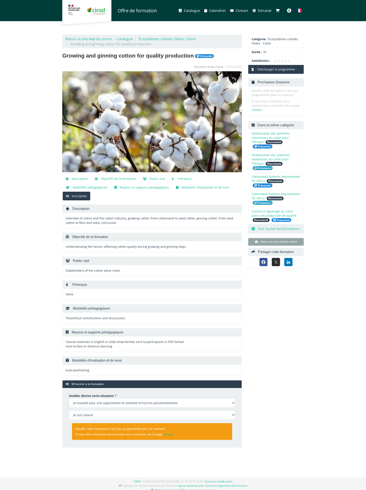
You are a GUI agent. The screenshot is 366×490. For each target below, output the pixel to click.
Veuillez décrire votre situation (91, 396)
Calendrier (217, 10)
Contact (242, 10)
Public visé (157, 179)
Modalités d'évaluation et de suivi (205, 187)
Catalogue (192, 10)
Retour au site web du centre (88, 39)
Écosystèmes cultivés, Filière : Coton (167, 39)
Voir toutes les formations (278, 228)
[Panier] (279, 10)
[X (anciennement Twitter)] (276, 262)
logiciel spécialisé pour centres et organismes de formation (212, 485)
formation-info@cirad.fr (219, 481)
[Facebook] (263, 262)
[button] (299, 10)
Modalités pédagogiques (90, 187)
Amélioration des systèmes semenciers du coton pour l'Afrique (271, 137)
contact (169, 434)
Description (79, 179)
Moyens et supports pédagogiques (144, 187)
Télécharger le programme (275, 69)
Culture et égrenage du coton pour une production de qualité (274, 213)
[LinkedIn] (288, 262)
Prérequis (184, 179)
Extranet (265, 10)
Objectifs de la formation (118, 179)
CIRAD (137, 481)
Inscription (79, 196)
